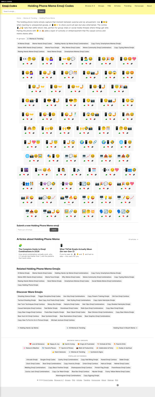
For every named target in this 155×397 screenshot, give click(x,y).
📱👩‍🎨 (61, 170)
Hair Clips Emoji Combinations (93, 304)
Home (19, 18)
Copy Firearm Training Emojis (98, 296)
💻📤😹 (105, 156)
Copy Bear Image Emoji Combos (30, 312)
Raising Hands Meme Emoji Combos (31, 51)
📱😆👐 (55, 86)
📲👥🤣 (129, 170)
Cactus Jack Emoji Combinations (37, 371)
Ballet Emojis (124, 359)
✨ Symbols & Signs (95, 352)
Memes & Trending (30, 18)
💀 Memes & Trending (35, 39)
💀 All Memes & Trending (75, 328)
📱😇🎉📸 (119, 86)
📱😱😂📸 (90, 114)
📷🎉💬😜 (103, 184)
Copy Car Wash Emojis (60, 371)
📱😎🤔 (70, 100)
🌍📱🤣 (108, 142)
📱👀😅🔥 (42, 170)
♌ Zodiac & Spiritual (124, 348)
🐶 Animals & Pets (104, 344)
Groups (101, 6)
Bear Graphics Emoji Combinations (97, 316)
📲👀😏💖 (110, 170)
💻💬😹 (70, 156)
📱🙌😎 (64, 128)
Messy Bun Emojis (54, 304)
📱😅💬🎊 (68, 73)
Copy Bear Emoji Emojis (114, 308)
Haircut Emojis (106, 363)
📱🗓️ (91, 170)
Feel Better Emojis (50, 308)
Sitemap (110, 380)
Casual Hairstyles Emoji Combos (29, 308)
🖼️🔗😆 (70, 211)
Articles (117, 6)
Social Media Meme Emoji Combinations (106, 281)
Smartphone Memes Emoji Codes (76, 51)
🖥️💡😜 (88, 197)
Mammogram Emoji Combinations (68, 375)
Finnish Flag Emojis (102, 367)
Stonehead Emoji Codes (69, 308)
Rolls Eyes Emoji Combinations (92, 308)
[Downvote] (27, 64)
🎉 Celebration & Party (104, 348)
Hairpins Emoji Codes (71, 304)
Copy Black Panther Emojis (58, 367)
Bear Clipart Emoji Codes (76, 312)
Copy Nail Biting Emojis (89, 359)
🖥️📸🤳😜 (51, 211)
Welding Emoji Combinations (35, 367)
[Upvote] (23, 64)
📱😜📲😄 (47, 114)
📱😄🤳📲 (47, 73)
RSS (116, 380)
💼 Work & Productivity (84, 348)
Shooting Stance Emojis (26, 296)
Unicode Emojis (32, 359)
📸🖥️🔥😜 (68, 197)
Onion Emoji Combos (90, 363)
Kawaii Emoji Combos (109, 359)
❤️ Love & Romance (36, 344)
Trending (127, 6)
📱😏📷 (88, 100)
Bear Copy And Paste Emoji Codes (51, 300)
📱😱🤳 (110, 114)
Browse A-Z (90, 6)
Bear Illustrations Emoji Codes (71, 316)
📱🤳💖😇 (31, 142)
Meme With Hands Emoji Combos (30, 47)
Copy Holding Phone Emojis (28, 285)
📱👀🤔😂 (27, 59)
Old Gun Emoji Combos (120, 296)
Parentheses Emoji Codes (121, 367)
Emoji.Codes (48, 380)
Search (41, 11)
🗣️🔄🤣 (123, 211)
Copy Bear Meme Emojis (125, 312)
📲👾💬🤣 (47, 184)
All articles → (133, 239)
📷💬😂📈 (47, 197)
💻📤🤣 (123, 156)
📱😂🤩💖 (127, 59)
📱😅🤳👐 (36, 86)
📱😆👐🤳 (75, 86)
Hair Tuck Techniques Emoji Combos (31, 304)
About (149, 6)
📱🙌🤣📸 (84, 128)
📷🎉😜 (27, 197)
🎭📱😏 (53, 156)
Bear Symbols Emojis (49, 316)
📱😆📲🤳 (97, 86)
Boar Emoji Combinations (52, 363)
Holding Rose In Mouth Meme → (125, 328)
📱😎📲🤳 (51, 100)
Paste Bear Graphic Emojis (54, 312)
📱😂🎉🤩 (105, 59)
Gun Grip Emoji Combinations (74, 296)
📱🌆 (24, 170)
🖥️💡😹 (105, 197)
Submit (54, 230)
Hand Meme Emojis (54, 51)
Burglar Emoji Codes (48, 359)
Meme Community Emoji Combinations (97, 47)
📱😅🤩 (127, 73)
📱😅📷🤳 (90, 73)
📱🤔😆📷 (123, 128)
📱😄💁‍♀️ (27, 73)
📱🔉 (76, 170)
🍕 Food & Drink (120, 344)
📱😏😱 (127, 100)
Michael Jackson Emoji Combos (63, 320)
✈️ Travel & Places (49, 348)
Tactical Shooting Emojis (27, 300)
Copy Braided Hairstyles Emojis (118, 304)
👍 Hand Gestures (59, 352)
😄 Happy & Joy (53, 344)
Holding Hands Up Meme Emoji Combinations (71, 43)
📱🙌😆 (47, 128)
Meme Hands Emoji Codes (42, 43)
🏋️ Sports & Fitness (66, 348)
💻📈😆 (88, 156)
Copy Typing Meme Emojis (124, 47)
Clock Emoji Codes (33, 363)
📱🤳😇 (51, 142)
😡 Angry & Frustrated (86, 344)
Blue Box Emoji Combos (80, 371)
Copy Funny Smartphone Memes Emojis (106, 43)
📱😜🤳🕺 (68, 114)
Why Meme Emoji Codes (71, 47)
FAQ (109, 6)
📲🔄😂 (84, 184)
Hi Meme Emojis (24, 43)
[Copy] (31, 64)
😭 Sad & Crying (68, 344)
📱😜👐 (27, 114)
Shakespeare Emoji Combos (81, 367)
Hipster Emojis (97, 371)
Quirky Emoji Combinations (68, 359)
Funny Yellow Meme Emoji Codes (118, 371)
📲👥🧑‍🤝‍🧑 (27, 184)
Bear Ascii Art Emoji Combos (28, 316)
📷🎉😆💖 (125, 184)
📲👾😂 (66, 184)
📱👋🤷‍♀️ (47, 59)
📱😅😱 (110, 73)
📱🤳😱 (68, 142)
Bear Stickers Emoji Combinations (100, 312)
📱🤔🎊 (103, 128)
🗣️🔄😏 (105, 211)
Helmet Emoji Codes (121, 363)
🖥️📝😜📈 (125, 197)
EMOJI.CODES (6, 1)
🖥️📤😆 (31, 211)
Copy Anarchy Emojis (72, 363)
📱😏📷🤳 (108, 100)
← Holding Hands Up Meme (28, 328)
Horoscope (139, 6)
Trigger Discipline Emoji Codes (49, 296)
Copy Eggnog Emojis (91, 375)
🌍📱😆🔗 (88, 142)
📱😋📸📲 (29, 100)
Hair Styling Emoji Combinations (79, 300)
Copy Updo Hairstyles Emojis (104, 300)
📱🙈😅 (127, 114)
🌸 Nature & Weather (31, 348)
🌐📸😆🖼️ (33, 156)
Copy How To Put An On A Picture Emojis (33, 320)
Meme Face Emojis (52, 47)
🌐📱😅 (125, 142)
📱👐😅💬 (66, 59)
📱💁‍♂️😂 (86, 59)
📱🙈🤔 (29, 128)
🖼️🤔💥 (88, 211)
